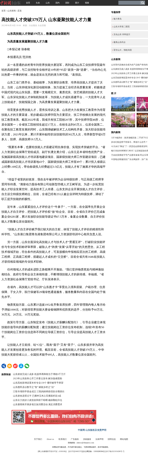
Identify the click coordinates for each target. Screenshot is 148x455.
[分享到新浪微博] (15, 366)
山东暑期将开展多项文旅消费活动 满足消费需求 (37, 404)
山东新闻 (12, 11)
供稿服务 (87, 439)
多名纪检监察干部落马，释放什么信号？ (129, 142)
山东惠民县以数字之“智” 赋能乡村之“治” (34, 387)
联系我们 (63, 439)
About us (50, 439)
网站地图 (124, 439)
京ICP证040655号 (75, 451)
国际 (67, 3)
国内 (58, 3)
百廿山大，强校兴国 (122, 50)
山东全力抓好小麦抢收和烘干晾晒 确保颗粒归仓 (37, 400)
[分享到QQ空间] (9, 366)
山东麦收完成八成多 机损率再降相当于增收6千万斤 (39, 374)
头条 (38, 3)
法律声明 (99, 439)
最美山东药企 (119, 42)
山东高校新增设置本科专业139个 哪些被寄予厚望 (38, 383)
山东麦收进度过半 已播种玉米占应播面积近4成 (37, 396)
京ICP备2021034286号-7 (115, 451)
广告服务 (75, 439)
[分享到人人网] (21, 366)
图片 (77, 3)
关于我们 (38, 439)
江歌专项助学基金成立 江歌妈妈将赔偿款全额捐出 (38, 391)
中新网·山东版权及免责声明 (92, 430)
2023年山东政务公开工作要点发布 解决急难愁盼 (37, 378)
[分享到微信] (27, 366)
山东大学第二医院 (121, 27)
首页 (28, 3)
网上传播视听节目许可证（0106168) (52, 451)
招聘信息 (112, 439)
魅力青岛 (117, 19)
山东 (48, 3)
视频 (87, 3)
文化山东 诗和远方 (121, 34)
